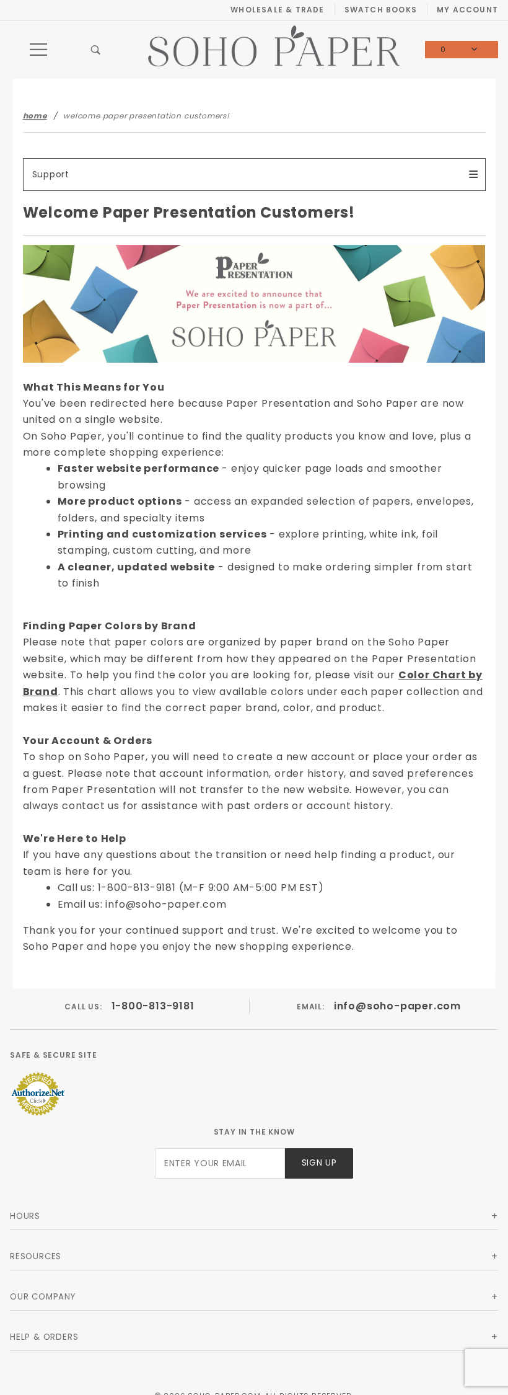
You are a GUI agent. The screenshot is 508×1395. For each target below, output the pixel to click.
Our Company (43, 1297)
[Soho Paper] (274, 45)
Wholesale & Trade (277, 9)
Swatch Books (380, 9)
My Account (467, 9)
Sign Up (319, 1163)
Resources (35, 1256)
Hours (25, 1216)
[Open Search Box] (96, 49)
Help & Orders (44, 1337)
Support (51, 174)
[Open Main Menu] (39, 49)
